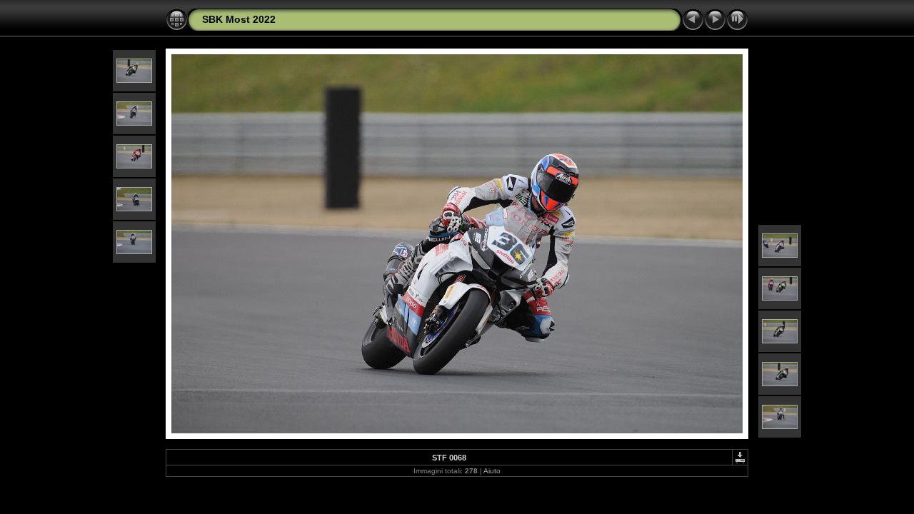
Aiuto (492, 471)
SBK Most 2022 (239, 19)
